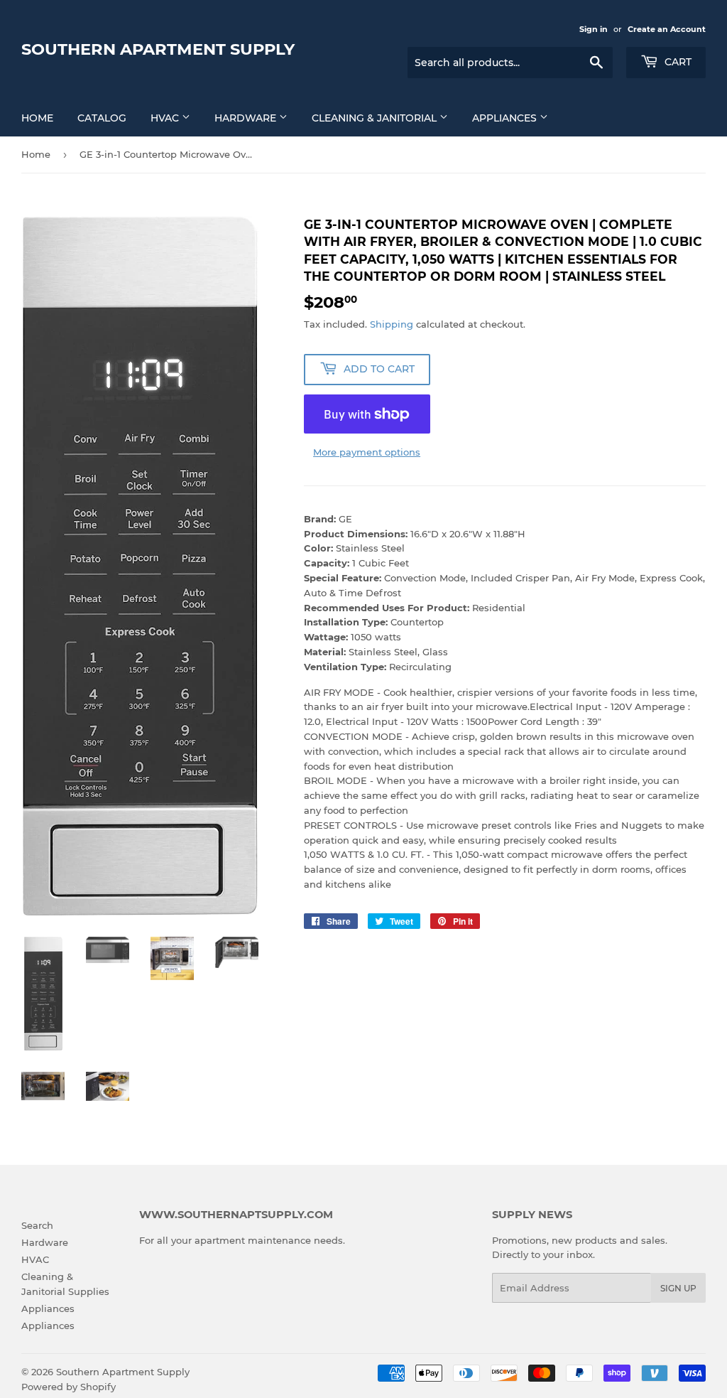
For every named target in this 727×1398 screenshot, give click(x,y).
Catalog (101, 118)
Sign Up (678, 1288)
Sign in (593, 29)
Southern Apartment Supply (158, 49)
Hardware (246, 118)
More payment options (366, 452)
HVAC (166, 118)
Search (37, 1225)
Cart (677, 61)
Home (37, 118)
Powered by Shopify (68, 1386)
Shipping (391, 324)
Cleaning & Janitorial (375, 118)
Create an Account (667, 29)
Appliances (506, 118)
